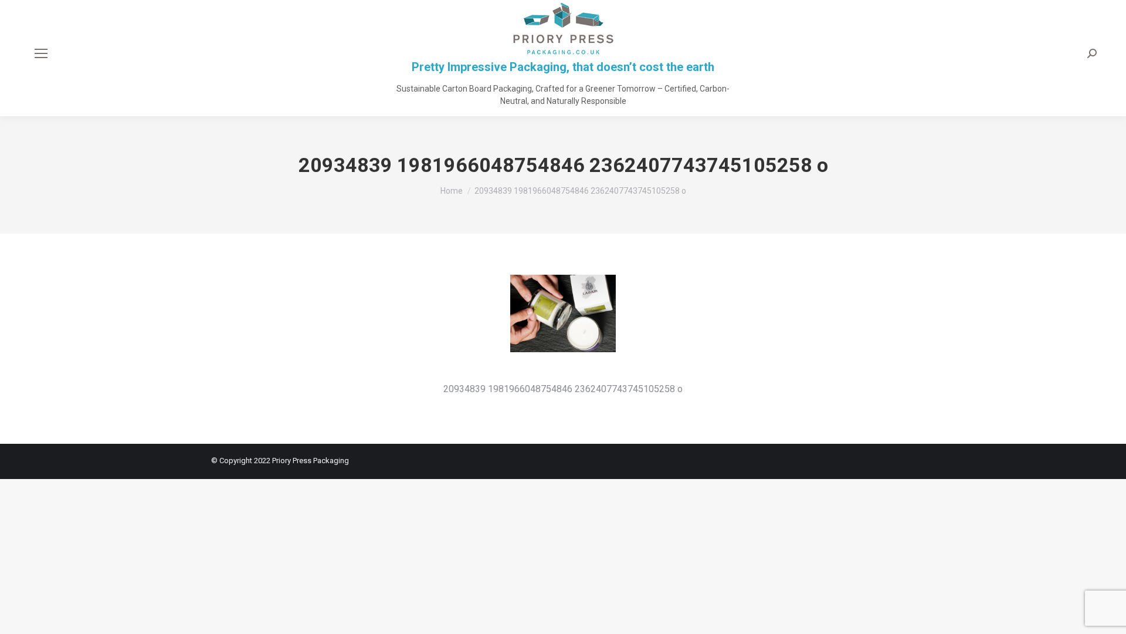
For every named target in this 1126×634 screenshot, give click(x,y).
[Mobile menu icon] (41, 53)
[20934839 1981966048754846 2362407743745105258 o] (563, 325)
